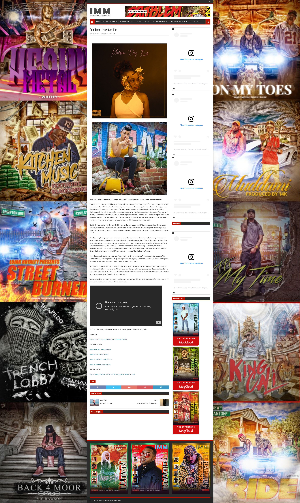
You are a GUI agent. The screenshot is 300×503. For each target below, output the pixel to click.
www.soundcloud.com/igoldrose (101, 359)
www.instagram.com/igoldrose (100, 349)
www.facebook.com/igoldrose (100, 364)
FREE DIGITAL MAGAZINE (178, 21)
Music (139, 21)
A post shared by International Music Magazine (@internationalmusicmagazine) (203, 84)
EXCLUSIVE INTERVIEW (160, 21)
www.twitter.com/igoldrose (99, 354)
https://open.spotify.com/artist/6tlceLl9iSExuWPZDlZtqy (108, 339)
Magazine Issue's (126, 21)
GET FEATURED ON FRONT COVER (106, 21)
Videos (147, 21)
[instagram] (209, 2)
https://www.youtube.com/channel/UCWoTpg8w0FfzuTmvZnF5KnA (112, 374)
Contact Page (195, 21)
